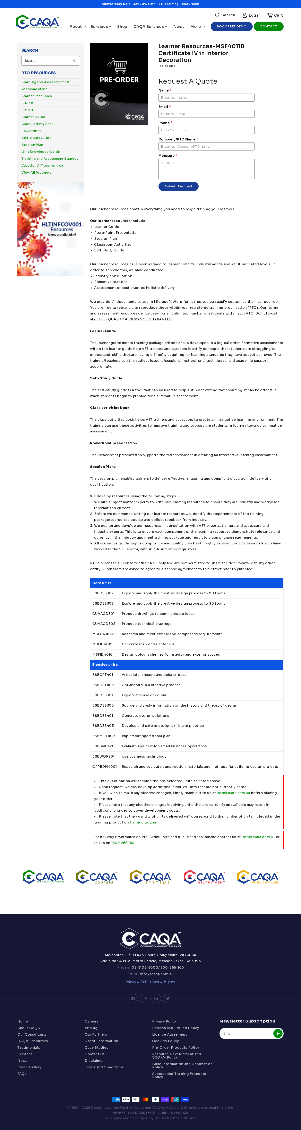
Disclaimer (94, 1061)
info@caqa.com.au (233, 793)
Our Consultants (32, 1034)
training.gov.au (143, 822)
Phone (165, 123)
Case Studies (96, 1047)
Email (164, 107)
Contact (268, 26)
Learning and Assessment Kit (45, 82)
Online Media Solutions (174, 1118)
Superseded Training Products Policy (179, 1075)
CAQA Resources (32, 1041)
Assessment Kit (34, 89)
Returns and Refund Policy (175, 1028)
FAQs (22, 1074)
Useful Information (101, 1041)
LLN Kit (27, 103)
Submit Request (178, 186)
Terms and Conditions (104, 1067)
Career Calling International (192, 1108)
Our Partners (96, 1034)
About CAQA (28, 1028)
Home (22, 1022)
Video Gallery (29, 1067)
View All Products (36, 172)
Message (168, 156)
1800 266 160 (123, 843)
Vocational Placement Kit (42, 165)
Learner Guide (33, 117)
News (22, 1061)
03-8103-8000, (145, 967)
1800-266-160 (171, 967)
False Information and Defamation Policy (182, 1065)
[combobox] (51, 60)
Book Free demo (232, 26)
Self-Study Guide (37, 138)
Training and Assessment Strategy (50, 159)
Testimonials (28, 1047)
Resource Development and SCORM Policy (176, 1056)
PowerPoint (31, 131)
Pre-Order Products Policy (175, 1047)
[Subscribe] (278, 1033)
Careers (91, 1022)
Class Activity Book (38, 124)
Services (25, 1054)
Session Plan (32, 145)
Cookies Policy (165, 1041)
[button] (225, 15)
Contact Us (95, 1054)
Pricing (91, 1028)
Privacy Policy (164, 1022)
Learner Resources (37, 96)
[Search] (75, 60)
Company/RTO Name (178, 139)
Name (165, 90)
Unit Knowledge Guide (41, 152)
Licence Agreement (169, 1034)
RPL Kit (27, 110)
